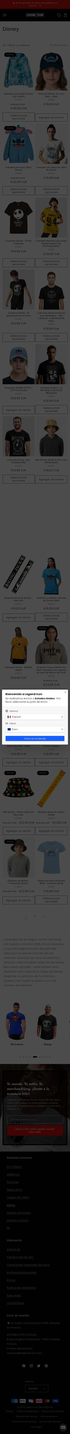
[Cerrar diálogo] (65, 692)
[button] (35, 717)
